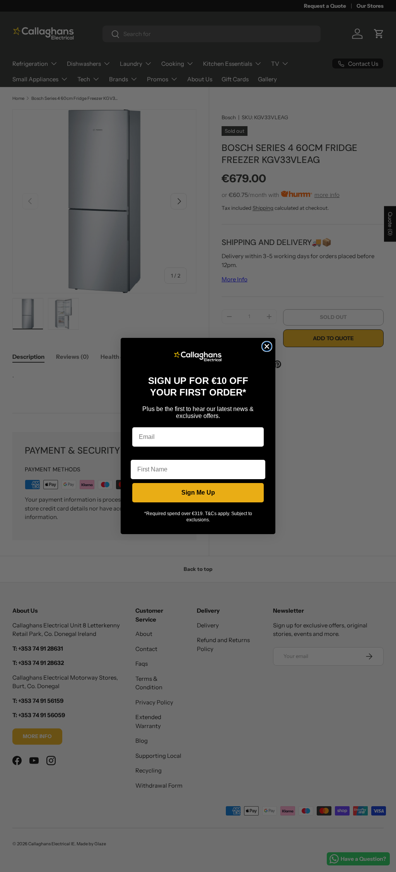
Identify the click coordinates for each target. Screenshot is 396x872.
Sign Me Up (198, 492)
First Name (146, 454)
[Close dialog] (266, 346)
